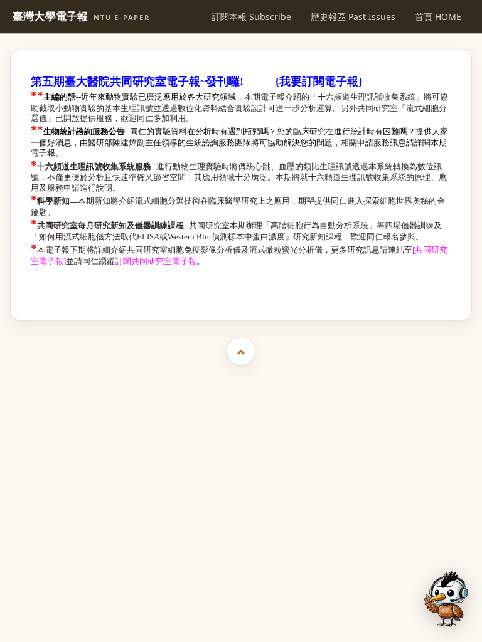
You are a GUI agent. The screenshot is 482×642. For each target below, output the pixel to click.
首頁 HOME (438, 17)
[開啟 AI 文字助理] (446, 599)
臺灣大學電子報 (81, 16)
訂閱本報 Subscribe (251, 17)
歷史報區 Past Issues (353, 17)
